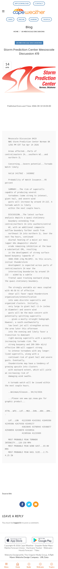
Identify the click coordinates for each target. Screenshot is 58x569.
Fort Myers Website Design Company (31, 556)
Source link (7, 493)
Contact (39, 3)
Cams (10, 19)
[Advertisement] (29, 118)
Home (16, 31)
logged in (18, 522)
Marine (34, 19)
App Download (22, 3)
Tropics (46, 19)
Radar (21, 19)
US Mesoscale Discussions (32, 31)
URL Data (44, 557)
